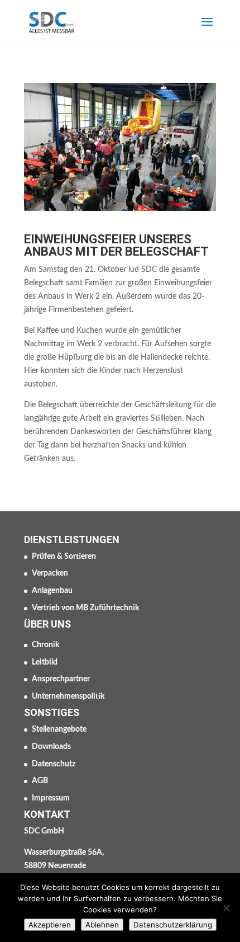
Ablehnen (102, 924)
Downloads (51, 747)
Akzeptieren (49, 924)
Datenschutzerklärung (172, 924)
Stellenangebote (59, 729)
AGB (40, 781)
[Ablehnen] (226, 907)
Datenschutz (53, 764)
